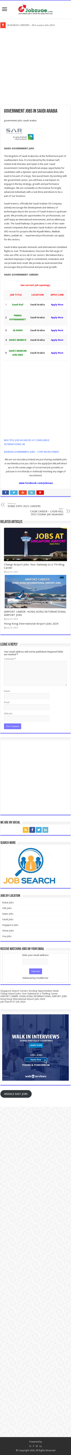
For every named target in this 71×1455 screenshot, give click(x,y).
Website (8, 713)
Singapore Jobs (10, 925)
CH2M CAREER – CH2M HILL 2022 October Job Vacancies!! (46, 512)
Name (7, 691)
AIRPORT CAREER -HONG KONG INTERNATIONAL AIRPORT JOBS (33, 996)
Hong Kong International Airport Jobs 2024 (31, 623)
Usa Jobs (6, 936)
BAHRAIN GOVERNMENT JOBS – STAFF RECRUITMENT (31, 451)
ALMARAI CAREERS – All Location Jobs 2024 (31, 25)
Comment (10, 659)
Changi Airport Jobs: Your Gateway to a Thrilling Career (29, 993)
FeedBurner (42, 978)
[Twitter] (39, 830)
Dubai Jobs (8, 902)
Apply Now (57, 304)
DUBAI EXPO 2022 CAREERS (24, 505)
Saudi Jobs (7, 919)
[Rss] (26, 830)
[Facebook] (32, 830)
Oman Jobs (8, 930)
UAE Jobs (7, 908)
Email (6, 702)
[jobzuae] (35, 9)
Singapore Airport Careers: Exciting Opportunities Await (29, 990)
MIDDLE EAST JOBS (16, 1094)
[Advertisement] (35, 66)
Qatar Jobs (7, 913)
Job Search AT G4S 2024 (12, 1001)
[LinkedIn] (45, 830)
